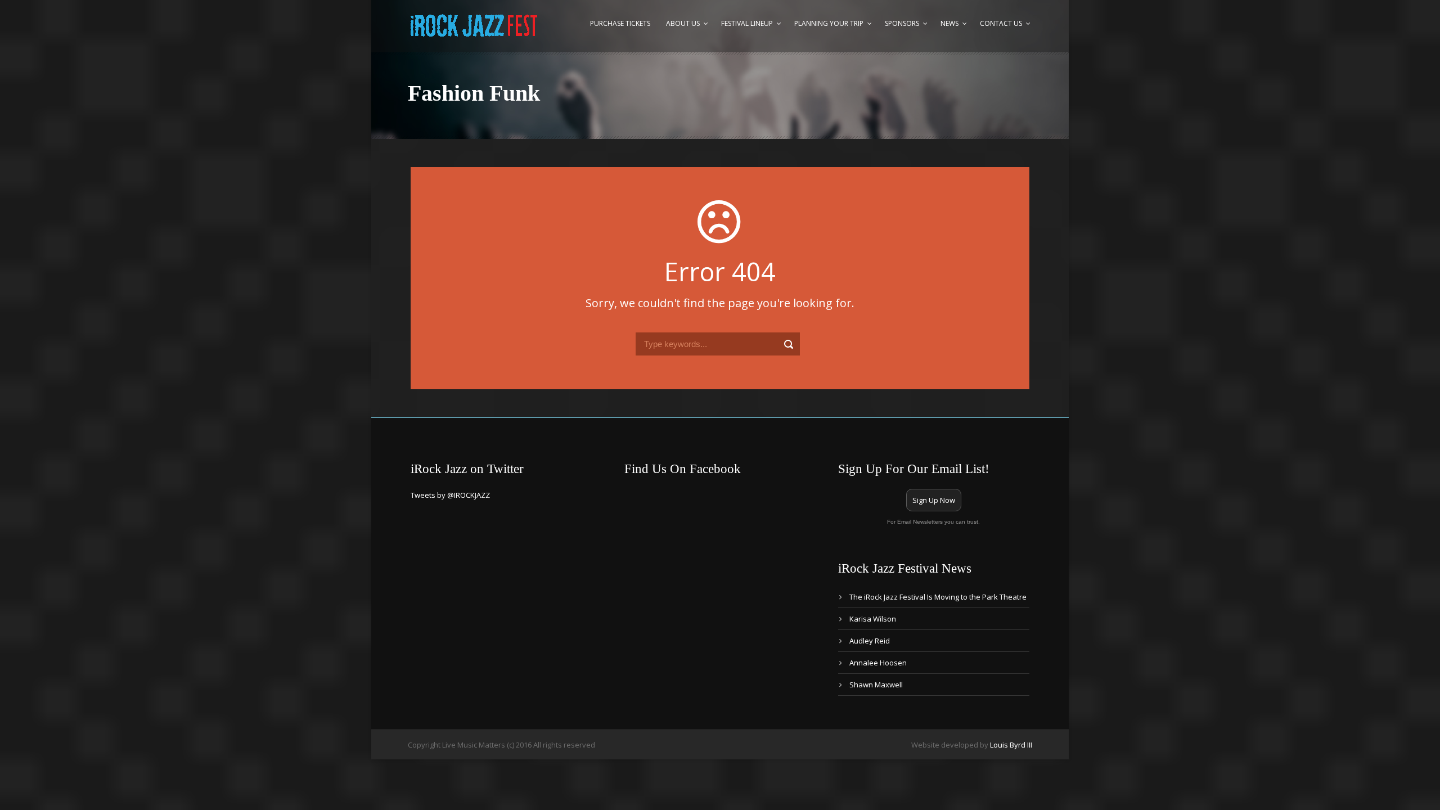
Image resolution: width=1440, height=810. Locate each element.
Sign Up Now (933, 500)
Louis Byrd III (1011, 745)
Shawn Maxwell (876, 685)
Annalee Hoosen (878, 663)
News (949, 23)
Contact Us (1001, 23)
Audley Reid (869, 641)
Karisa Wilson (872, 619)
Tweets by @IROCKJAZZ (450, 495)
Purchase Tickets (620, 23)
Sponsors (902, 23)
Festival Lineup (747, 23)
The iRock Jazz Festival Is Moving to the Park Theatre (938, 597)
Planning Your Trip (828, 23)
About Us (683, 23)
